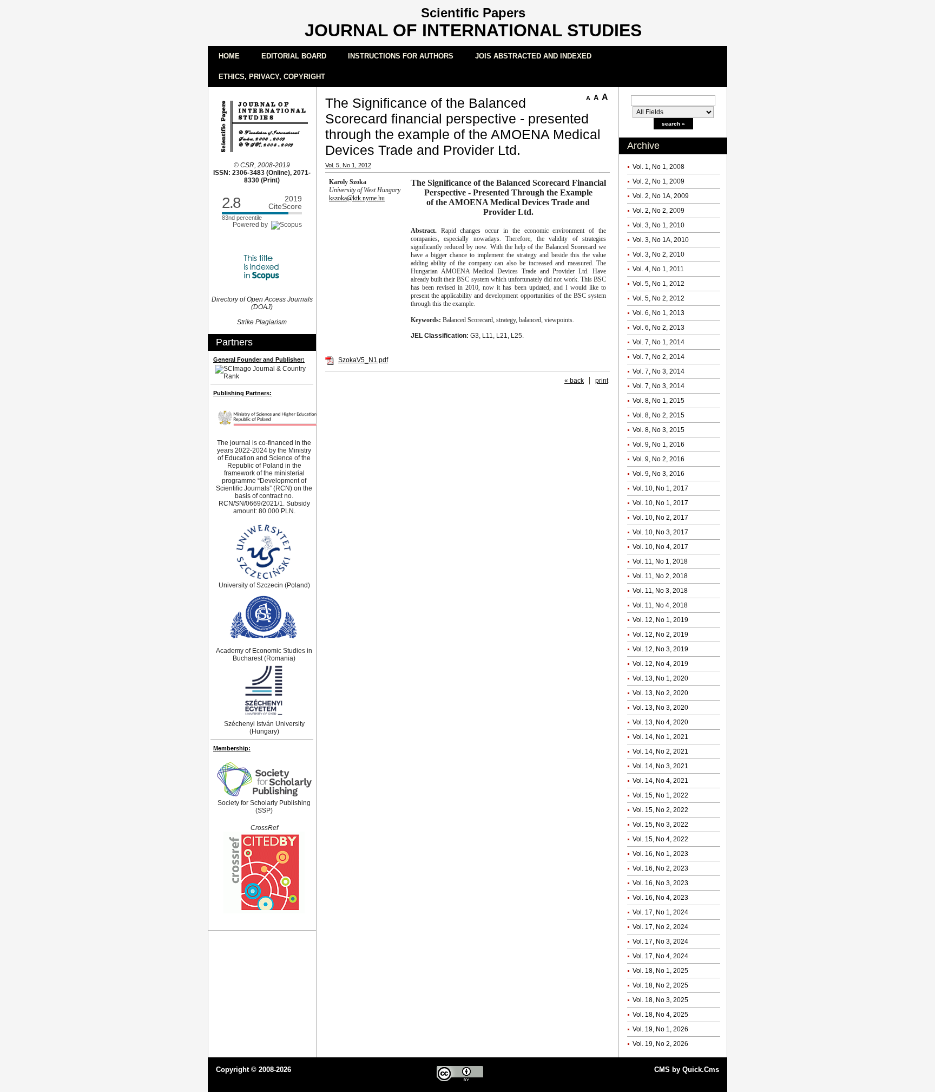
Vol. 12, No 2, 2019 (660, 634)
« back (574, 380)
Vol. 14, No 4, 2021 (660, 780)
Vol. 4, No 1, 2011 (658, 269)
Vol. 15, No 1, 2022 (660, 795)
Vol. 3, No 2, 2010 (658, 254)
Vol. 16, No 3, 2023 (660, 883)
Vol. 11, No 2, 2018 (660, 576)
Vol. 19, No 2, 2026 (660, 1044)
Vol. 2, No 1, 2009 (658, 181)
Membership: (232, 748)
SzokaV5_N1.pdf (363, 360)
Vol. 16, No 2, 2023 (660, 868)
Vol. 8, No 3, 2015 (658, 430)
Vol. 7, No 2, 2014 (658, 357)
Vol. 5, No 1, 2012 (658, 283)
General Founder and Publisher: (259, 359)
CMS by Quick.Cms (686, 1069)
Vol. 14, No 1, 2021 (660, 737)
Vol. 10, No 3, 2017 (660, 532)
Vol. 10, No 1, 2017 (660, 488)
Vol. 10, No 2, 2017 (660, 517)
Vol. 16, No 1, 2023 (660, 854)
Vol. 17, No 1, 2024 (660, 912)
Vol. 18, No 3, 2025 (660, 1000)
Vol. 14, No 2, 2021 (660, 751)
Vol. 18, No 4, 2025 (660, 1014)
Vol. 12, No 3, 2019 (660, 649)
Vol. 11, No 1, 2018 (660, 561)
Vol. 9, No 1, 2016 (658, 444)
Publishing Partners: (242, 393)
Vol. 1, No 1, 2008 (658, 167)
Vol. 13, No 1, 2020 (660, 678)
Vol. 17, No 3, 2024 (660, 941)
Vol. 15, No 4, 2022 (660, 839)
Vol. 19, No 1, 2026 (660, 1029)
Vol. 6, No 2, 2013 (658, 327)
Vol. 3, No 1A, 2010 (661, 240)
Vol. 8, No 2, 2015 (658, 415)
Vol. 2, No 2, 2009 (658, 210)
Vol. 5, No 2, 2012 (658, 298)
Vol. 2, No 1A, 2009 (661, 196)
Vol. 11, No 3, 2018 (660, 590)
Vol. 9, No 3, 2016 (658, 474)
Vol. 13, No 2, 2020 (660, 693)
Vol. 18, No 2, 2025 (660, 985)
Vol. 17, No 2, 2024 (660, 927)
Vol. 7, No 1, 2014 (658, 342)
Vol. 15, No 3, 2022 (660, 824)
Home (229, 56)
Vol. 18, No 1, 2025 (660, 971)
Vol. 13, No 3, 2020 (660, 707)
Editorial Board (293, 56)
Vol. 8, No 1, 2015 (658, 400)
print (601, 380)
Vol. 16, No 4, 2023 (660, 897)
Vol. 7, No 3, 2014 (658, 371)
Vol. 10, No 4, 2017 (660, 547)
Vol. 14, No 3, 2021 (660, 766)
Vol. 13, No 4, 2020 (660, 722)
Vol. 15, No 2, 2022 (660, 810)
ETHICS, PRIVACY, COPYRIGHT (272, 77)
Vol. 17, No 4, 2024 (660, 956)
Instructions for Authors (400, 56)
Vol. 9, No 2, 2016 (658, 459)
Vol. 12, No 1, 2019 (660, 620)
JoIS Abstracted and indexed (533, 56)
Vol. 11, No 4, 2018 (660, 605)
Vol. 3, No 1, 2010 (658, 225)
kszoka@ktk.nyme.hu (357, 198)
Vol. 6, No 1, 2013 (658, 313)
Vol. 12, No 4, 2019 (660, 664)
